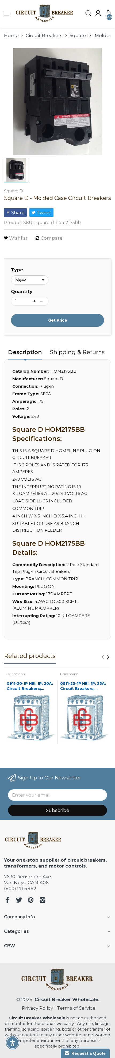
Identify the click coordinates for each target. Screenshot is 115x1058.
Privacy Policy (36, 1008)
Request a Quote (87, 1053)
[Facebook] (7, 901)
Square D (13, 190)
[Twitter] (19, 901)
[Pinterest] (31, 901)
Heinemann (16, 674)
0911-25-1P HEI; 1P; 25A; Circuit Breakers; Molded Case (83, 686)
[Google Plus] (42, 901)
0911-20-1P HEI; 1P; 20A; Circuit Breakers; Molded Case (30, 686)
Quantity (21, 291)
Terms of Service (76, 1008)
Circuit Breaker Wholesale (66, 999)
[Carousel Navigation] (105, 657)
